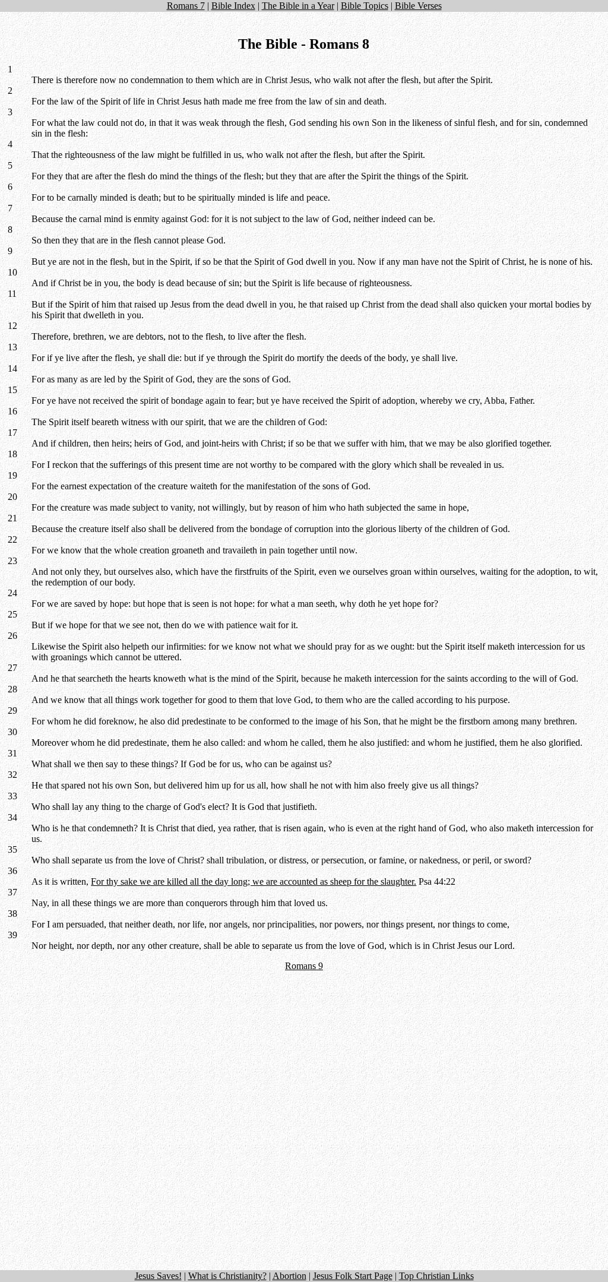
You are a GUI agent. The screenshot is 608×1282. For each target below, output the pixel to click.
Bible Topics (364, 6)
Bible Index (233, 6)
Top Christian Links (436, 1276)
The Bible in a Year (298, 6)
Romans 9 (304, 966)
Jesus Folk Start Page (352, 1276)
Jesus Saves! (158, 1276)
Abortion (289, 1276)
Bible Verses (418, 6)
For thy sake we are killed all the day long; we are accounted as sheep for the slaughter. (253, 881)
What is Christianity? (227, 1276)
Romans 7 (186, 6)
